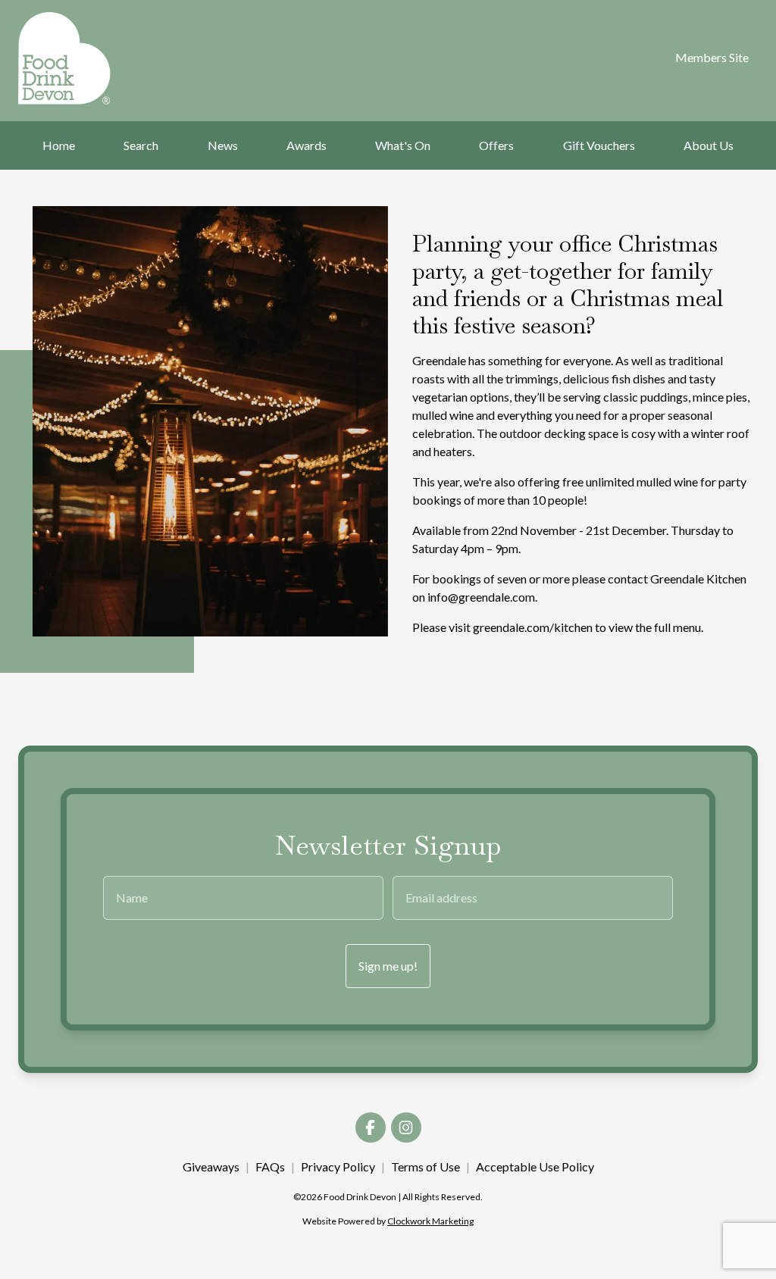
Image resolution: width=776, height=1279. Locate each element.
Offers (496, 145)
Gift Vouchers (599, 145)
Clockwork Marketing (430, 1221)
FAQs (270, 1166)
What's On (402, 145)
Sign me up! (388, 965)
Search (141, 145)
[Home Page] (70, 58)
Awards (306, 145)
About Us (709, 145)
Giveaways (211, 1166)
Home (58, 145)
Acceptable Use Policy (535, 1166)
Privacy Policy (338, 1166)
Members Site (712, 57)
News (223, 145)
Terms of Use (425, 1166)
